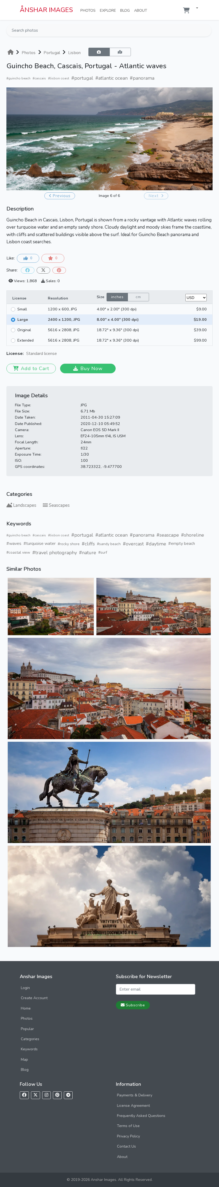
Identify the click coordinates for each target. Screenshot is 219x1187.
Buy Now (91, 368)
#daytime (156, 544)
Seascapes (59, 505)
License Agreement (133, 1105)
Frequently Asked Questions (141, 1115)
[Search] (207, 30)
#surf (102, 552)
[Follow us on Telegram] (68, 1095)
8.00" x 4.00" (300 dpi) (118, 319)
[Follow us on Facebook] (24, 1095)
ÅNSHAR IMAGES (46, 10)
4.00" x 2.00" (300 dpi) (116, 309)
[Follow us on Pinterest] (57, 1095)
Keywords (29, 1049)
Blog (126, 10)
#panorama (142, 78)
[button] (195, 8)
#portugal (82, 78)
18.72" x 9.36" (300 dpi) (118, 330)
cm (138, 296)
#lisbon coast (58, 78)
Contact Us (126, 1146)
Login (25, 987)
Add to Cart (35, 368)
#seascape (168, 535)
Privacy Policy (128, 1136)
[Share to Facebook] (27, 270)
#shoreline (192, 535)
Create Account (34, 997)
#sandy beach (109, 543)
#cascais (39, 78)
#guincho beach (18, 78)
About (141, 10)
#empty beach (181, 543)
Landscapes (24, 505)
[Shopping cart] (186, 10)
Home (26, 1008)
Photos (89, 10)
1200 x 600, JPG (62, 309)
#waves (13, 543)
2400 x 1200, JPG (64, 319)
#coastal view (18, 552)
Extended (25, 340)
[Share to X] (43, 270)
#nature (87, 552)
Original (24, 330)
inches (117, 296)
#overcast (133, 544)
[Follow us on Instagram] (46, 1095)
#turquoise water (40, 543)
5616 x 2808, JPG (63, 330)
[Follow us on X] (35, 1095)
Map (24, 1059)
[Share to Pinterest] (59, 270)
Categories (30, 1039)
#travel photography (54, 552)
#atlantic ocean (111, 78)
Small (22, 309)
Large (22, 319)
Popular (27, 1028)
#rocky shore (69, 543)
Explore (109, 10)
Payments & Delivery (134, 1095)
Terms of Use (128, 1125)
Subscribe (135, 1005)
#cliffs (88, 544)
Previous (62, 195)
